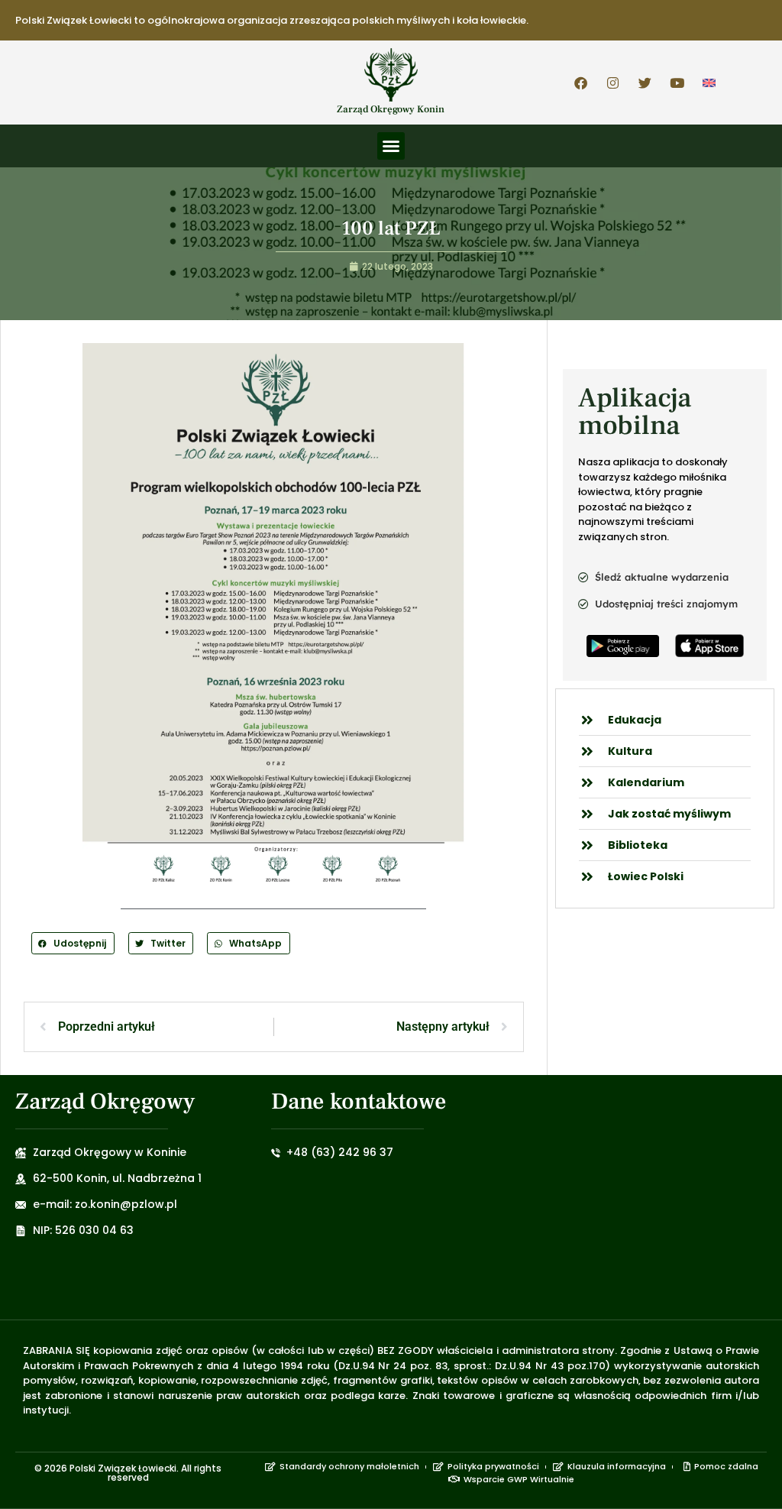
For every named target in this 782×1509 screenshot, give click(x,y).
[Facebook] (581, 83)
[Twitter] (645, 83)
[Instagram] (613, 83)
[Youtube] (677, 83)
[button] (391, 146)
